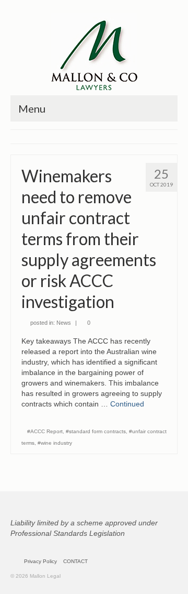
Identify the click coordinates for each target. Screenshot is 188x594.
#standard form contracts (96, 431)
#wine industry (55, 443)
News (63, 323)
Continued (127, 404)
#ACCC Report (45, 431)
